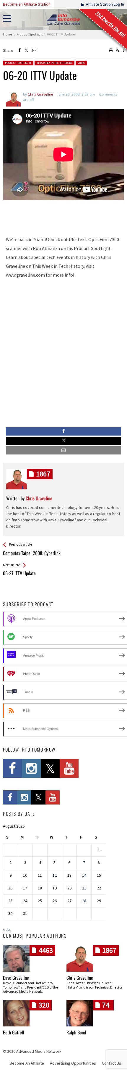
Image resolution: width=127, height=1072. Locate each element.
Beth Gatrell (13, 1032)
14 (84, 875)
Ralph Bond (76, 1032)
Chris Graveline (79, 977)
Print (120, 50)
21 (84, 888)
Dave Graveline (16, 977)
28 (84, 900)
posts (43, 473)
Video (81, 63)
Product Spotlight (18, 63)
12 (55, 875)
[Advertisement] (63, 215)
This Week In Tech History (54, 63)
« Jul (7, 929)
